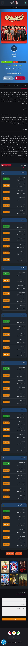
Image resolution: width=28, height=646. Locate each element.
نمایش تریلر (9, 78)
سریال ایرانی (21, 136)
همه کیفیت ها (22, 177)
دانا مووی (13, 642)
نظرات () (7, 85)
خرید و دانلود (6, 178)
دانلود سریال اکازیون (14, 7)
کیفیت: (22, 184)
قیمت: (21, 180)
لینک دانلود (21, 78)
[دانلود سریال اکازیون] (14, 27)
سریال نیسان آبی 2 (6, 149)
